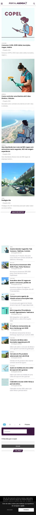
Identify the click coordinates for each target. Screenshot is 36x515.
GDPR (22, 505)
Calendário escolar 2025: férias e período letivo (22, 383)
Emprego (4, 94)
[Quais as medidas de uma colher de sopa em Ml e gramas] (5, 368)
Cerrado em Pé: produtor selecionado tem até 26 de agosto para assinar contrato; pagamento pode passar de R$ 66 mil (21, 355)
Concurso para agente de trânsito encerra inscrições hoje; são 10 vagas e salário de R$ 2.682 (21, 297)
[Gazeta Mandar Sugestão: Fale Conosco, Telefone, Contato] (5, 249)
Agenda (12, 379)
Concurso (4, 43)
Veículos (12, 262)
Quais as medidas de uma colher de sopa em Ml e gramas (21, 369)
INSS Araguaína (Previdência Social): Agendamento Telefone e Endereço (22, 311)
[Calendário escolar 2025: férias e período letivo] (5, 382)
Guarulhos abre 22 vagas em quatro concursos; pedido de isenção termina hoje (20, 282)
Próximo (27, 424)
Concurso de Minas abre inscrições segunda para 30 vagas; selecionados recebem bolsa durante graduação (21, 341)
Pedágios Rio (6, 200)
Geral (3, 198)
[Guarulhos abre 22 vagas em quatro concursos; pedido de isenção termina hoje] (5, 280)
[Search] (30, 431)
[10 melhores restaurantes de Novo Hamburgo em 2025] (5, 326)
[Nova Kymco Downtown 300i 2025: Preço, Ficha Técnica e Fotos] (5, 265)
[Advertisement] (18, 230)
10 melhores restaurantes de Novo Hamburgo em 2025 (20, 327)
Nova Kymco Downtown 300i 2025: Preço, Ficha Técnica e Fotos (20, 266)
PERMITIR (26, 509)
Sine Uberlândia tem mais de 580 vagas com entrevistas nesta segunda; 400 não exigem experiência (18, 149)
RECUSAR (9, 509)
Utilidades (12, 365)
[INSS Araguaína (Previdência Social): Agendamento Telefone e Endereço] (5, 310)
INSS (11, 308)
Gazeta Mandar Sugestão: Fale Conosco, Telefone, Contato (21, 250)
